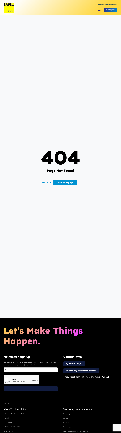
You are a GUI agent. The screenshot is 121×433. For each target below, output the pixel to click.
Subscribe (31, 389)
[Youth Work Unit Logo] (9, 3)
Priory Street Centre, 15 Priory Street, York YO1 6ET (86, 377)
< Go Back (46, 182)
